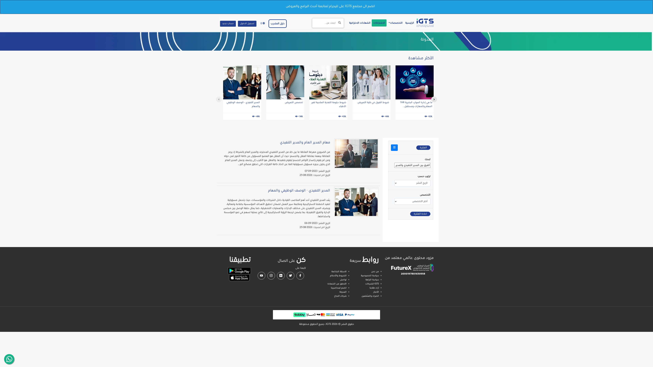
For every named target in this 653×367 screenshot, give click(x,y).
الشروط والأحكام (338, 276)
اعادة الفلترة (420, 214)
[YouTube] (261, 275)
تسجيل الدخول (247, 23)
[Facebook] (300, 275)
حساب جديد (228, 23)
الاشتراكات (379, 23)
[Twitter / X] (290, 275)
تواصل (343, 280)
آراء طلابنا (374, 288)
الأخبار (376, 292)
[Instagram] (271, 275)
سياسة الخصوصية (370, 276)
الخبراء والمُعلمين (370, 296)
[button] (394, 147)
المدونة (343, 292)
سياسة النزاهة (372, 280)
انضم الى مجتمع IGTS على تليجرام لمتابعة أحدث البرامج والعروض (330, 6)
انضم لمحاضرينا (339, 288)
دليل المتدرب (277, 23)
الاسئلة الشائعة (339, 271)
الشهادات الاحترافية (359, 22)
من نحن (375, 271)
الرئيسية (409, 22)
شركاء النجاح (340, 296)
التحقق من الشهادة (337, 284)
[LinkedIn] (281, 275)
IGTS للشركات (372, 284)
